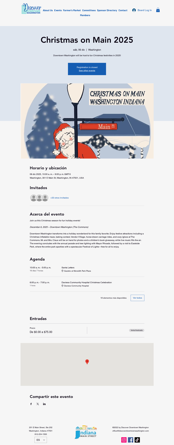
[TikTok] (137, 440)
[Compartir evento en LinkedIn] (44, 404)
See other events (87, 70)
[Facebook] (130, 440)
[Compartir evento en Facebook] (31, 404)
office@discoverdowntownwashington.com (130, 431)
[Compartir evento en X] (37, 404)
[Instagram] (124, 440)
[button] (158, 9)
